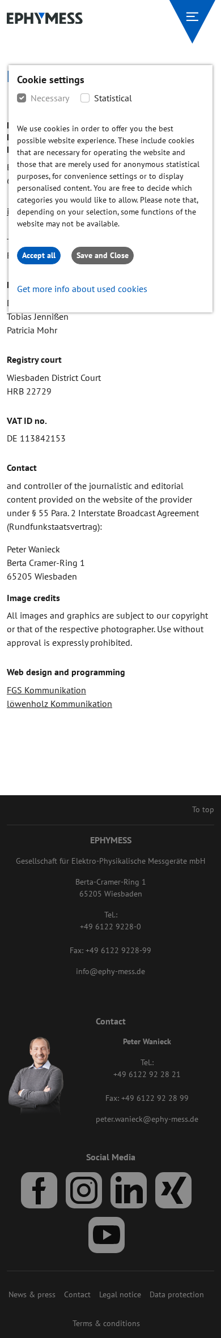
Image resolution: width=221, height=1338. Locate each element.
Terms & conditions (106, 1323)
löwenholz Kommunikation (59, 703)
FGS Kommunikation (46, 690)
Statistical (113, 98)
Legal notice (120, 1294)
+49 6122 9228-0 (110, 926)
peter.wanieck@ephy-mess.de (147, 1119)
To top (203, 809)
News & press (32, 1294)
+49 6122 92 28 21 (147, 1074)
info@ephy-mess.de (110, 971)
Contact (77, 1294)
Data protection (177, 1294)
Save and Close (102, 255)
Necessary (50, 98)
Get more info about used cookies (82, 288)
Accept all (39, 255)
